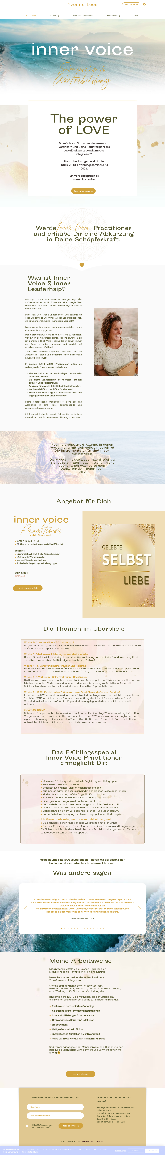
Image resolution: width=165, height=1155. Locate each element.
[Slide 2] (87, 928)
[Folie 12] (103, 928)
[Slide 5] (90, 928)
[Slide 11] (84, 928)
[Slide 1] (64, 928)
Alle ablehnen (136, 1150)
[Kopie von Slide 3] (71, 928)
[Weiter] (139, 909)
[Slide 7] (93, 928)
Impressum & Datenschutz (93, 1141)
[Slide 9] (100, 928)
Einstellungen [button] (120, 1150)
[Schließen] (161, 1150)
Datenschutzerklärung (30, 1151)
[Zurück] (25, 909)
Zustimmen (152, 1150)
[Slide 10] (74, 928)
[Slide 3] (61, 928)
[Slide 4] (77, 928)
